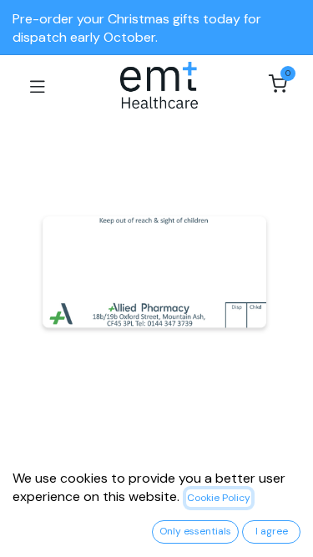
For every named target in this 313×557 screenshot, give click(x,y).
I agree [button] (271, 531)
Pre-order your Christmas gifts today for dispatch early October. (137, 28)
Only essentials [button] (195, 531)
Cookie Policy (218, 497)
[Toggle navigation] (37, 85)
